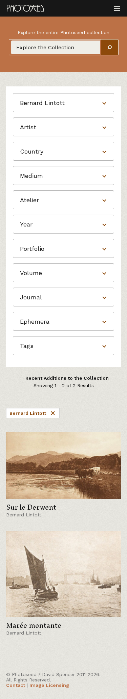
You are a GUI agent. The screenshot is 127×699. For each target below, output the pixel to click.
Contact (15, 685)
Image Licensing (49, 685)
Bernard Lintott (27, 413)
